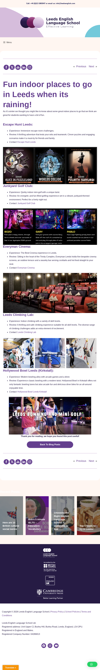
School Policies (72, 612)
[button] (92, 664)
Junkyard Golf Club (26, 203)
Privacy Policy (57, 612)
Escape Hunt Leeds (26, 142)
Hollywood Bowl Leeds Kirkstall (32, 392)
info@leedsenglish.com (65, 3)
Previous (81, 66)
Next (91, 66)
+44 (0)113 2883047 (37, 3)
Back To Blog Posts (50, 444)
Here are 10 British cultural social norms (11, 525)
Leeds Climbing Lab (26, 332)
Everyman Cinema (26, 268)
